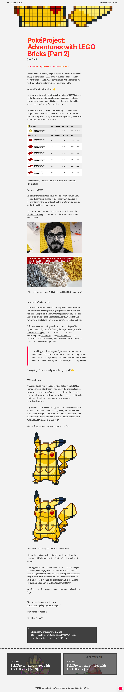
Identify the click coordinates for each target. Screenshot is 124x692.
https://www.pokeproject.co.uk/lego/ (43, 605)
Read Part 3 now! (34, 618)
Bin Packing (46, 335)
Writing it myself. (35, 380)
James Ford (16, 3)
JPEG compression (63, 335)
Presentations (105, 3)
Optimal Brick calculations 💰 (41, 89)
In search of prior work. (38, 302)
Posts (114, 3)
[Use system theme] (120, 688)
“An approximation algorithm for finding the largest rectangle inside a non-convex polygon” (54, 329)
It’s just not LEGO (35, 190)
